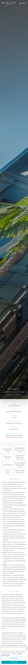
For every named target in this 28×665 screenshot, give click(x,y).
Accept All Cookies (14, 662)
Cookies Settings (13, 658)
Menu (24, 3)
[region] (14, 656)
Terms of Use (6, 655)
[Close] (26, 649)
